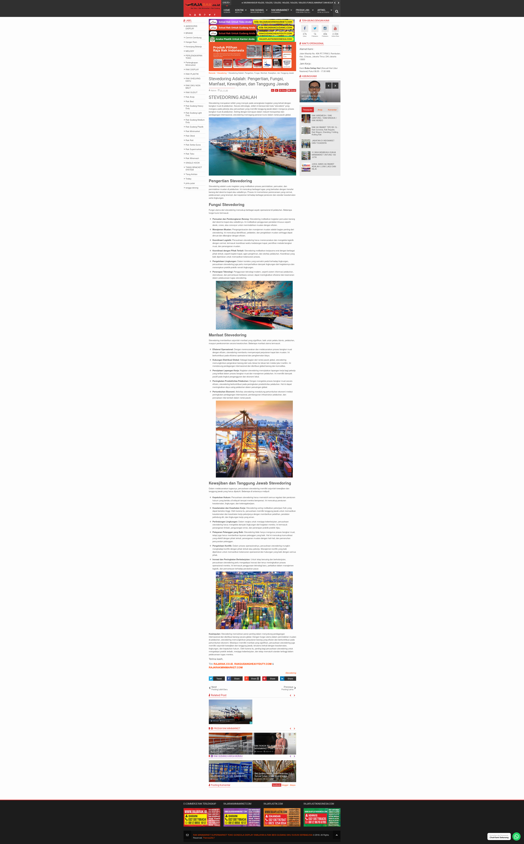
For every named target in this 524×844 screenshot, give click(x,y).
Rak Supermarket (193, 149)
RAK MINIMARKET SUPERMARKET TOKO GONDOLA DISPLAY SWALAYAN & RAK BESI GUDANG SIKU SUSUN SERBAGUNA (252, 834)
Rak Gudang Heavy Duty (194, 107)
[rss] (190, 15)
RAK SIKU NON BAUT (193, 86)
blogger (285, 785)
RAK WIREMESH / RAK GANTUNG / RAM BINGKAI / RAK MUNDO (324, 118)
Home (227, 11)
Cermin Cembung (193, 37)
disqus (292, 785)
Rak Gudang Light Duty (194, 114)
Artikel (323, 11)
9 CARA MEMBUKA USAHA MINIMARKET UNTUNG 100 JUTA (324, 154)
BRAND (189, 33)
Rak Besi (190, 101)
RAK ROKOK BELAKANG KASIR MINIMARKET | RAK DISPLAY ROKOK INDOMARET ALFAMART (229, 748)
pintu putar (190, 183)
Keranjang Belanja (194, 46)
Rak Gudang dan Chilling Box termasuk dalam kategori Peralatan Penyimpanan (272, 774)
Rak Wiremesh (192, 158)
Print (284, 90)
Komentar (332, 109)
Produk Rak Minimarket (227, 728)
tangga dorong (192, 187)
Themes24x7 (209, 837)
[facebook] (214, 15)
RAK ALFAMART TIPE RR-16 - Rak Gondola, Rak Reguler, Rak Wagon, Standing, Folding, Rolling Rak (325, 131)
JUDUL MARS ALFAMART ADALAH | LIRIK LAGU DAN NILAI (324, 166)
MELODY (190, 51)
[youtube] (195, 15)
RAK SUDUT (191, 92)
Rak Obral (190, 135)
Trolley (188, 178)
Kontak (239, 11)
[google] (205, 15)
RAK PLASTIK (192, 74)
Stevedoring (290, 672)
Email (293, 90)
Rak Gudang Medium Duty (195, 121)
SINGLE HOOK (193, 162)
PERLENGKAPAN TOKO (194, 56)
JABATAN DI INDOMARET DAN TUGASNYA (323, 141)
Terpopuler (307, 109)
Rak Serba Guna (193, 144)
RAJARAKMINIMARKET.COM (226, 667)
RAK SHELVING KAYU (193, 79)
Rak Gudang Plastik (194, 126)
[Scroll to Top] (336, 835)
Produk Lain (303, 11)
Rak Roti (189, 140)
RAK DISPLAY (192, 69)
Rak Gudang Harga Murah (228, 756)
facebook (277, 785)
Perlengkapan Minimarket (192, 63)
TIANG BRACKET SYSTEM (194, 168)
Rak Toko (190, 153)
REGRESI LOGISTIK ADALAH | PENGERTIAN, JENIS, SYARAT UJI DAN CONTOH (276, 3)
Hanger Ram (191, 42)
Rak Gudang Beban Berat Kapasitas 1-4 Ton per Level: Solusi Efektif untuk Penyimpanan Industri (229, 776)
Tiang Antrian (191, 174)
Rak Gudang (257, 11)
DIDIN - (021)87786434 (312, 92)
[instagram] (200, 15)
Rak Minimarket (280, 11)
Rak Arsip (190, 97)
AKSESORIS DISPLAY (191, 27)
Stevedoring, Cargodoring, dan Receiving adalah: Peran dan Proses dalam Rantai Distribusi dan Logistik (229, 712)
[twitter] (210, 15)
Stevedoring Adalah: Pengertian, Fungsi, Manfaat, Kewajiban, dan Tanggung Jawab (249, 81)
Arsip (320, 109)
